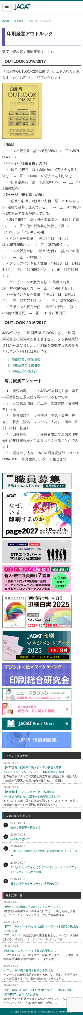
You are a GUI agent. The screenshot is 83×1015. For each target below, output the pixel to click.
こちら (49, 51)
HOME (5, 20)
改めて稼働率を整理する (25, 827)
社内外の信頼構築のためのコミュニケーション (32, 906)
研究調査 (19, 20)
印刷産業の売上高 (24, 371)
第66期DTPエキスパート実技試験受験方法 (29, 950)
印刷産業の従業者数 (26, 365)
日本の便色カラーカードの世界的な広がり (36, 883)
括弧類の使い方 (20, 839)
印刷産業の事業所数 (26, 359)
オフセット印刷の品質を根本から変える (28, 970)
